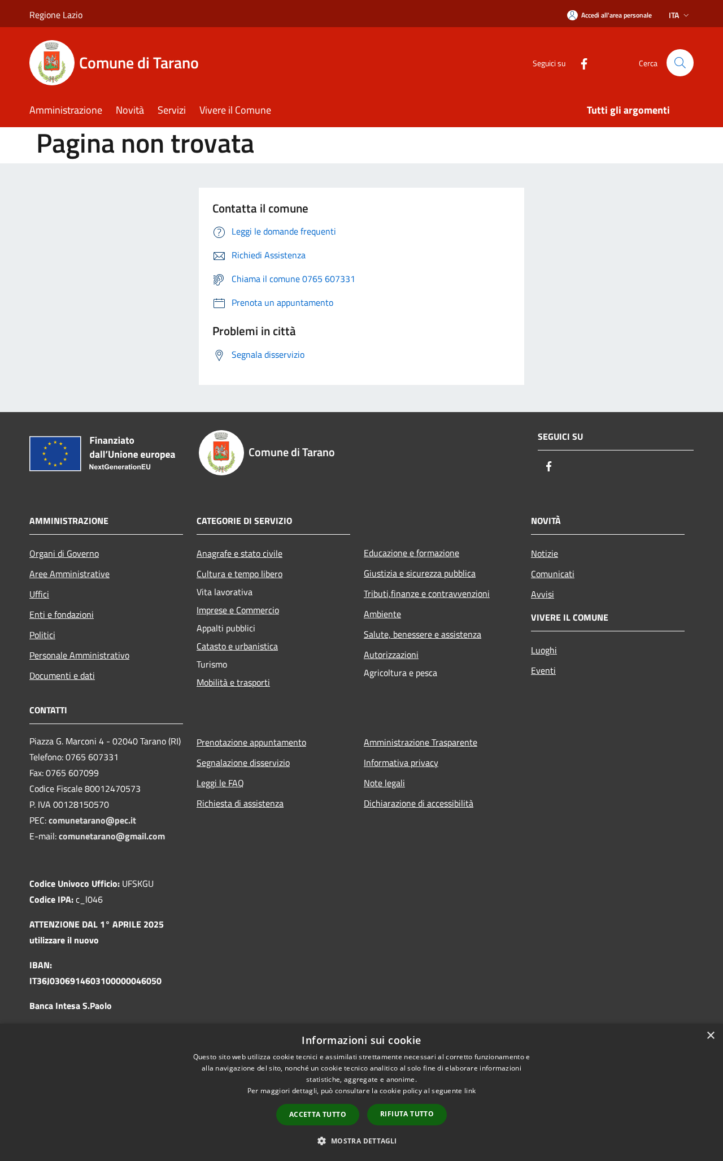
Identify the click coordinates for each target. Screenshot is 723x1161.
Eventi (543, 670)
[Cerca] (680, 62)
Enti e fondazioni (61, 614)
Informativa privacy (401, 762)
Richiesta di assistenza (240, 803)
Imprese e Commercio (238, 610)
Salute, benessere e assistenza (422, 634)
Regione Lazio (55, 14)
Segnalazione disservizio (243, 762)
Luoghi (544, 650)
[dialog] (361, 1092)
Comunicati (552, 573)
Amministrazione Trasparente (420, 742)
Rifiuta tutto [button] (407, 1114)
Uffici (39, 594)
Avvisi (542, 594)
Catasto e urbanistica (237, 646)
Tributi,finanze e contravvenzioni (427, 593)
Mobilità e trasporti (233, 682)
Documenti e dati (62, 675)
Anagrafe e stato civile (239, 553)
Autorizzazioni (391, 654)
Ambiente (382, 614)
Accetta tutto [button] (317, 1114)
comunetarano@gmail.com (112, 836)
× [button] (710, 1036)
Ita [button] (674, 15)
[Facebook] (579, 62)
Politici (42, 635)
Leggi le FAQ (220, 783)
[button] (361, 1140)
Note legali (384, 783)
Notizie (544, 553)
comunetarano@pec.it (92, 820)
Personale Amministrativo (79, 655)
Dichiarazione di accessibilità (418, 803)
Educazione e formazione (411, 553)
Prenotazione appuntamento (251, 742)
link (470, 1090)
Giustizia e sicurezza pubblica (420, 573)
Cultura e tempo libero (239, 573)
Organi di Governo (64, 553)
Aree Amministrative (69, 573)
